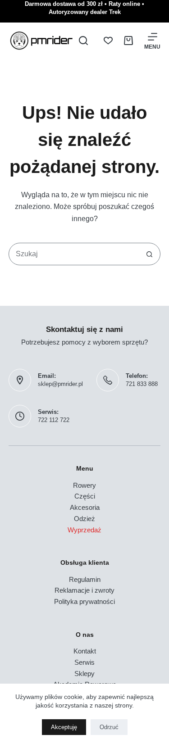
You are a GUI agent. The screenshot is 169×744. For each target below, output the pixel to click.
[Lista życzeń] (108, 40)
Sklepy (84, 673)
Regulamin (84, 579)
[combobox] (74, 254)
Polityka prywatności (84, 601)
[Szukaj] (83, 40)
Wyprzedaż (84, 530)
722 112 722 (53, 420)
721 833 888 (142, 384)
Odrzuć (109, 727)
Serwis (84, 662)
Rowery (84, 485)
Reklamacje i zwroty (84, 590)
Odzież (84, 518)
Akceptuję (64, 727)
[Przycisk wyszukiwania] (149, 254)
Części (84, 496)
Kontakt (84, 651)
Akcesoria (85, 507)
